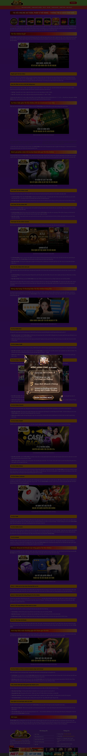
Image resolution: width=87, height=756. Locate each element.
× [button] (60, 357)
